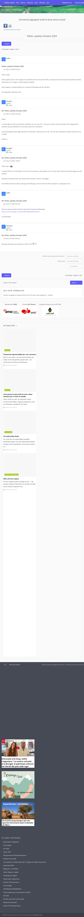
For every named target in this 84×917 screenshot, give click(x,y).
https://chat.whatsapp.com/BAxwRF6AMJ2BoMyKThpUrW (20, 212)
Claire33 (9, 101)
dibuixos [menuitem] (42, 3)
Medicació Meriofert (10, 902)
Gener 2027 (7, 852)
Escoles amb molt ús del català (13, 899)
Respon (7, 44)
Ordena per (62, 261)
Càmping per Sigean (10, 875)
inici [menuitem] (17, 3)
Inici (5, 665)
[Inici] (6, 6)
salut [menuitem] (36, 3)
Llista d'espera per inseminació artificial (16, 892)
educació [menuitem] (30, 3)
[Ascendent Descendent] (42, 266)
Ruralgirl (9, 148)
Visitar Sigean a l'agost (10, 872)
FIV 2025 (6, 896)
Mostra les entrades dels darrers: (54, 256)
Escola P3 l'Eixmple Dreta (11, 906)
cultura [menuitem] (22, 3)
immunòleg (7, 845)
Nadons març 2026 (9, 859)
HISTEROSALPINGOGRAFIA (12, 889)
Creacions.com (37, 915)
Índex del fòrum (14, 665)
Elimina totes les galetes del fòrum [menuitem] (53, 665)
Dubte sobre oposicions (11, 879)
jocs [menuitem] (48, 3)
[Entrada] (3, 69)
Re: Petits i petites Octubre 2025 (14, 111)
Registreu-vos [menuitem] (67, 3)
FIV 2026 (6, 849)
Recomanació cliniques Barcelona (14, 855)
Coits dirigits (7, 886)
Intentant (9, 226)
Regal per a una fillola (10, 869)
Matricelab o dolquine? (11, 842)
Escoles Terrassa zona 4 (11, 882)
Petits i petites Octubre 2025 (42, 36)
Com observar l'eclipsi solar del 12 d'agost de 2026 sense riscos (24, 862)
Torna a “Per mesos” (10, 283)
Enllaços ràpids (9, 3)
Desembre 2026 (8, 865)
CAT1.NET (58, 304)
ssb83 (8, 58)
